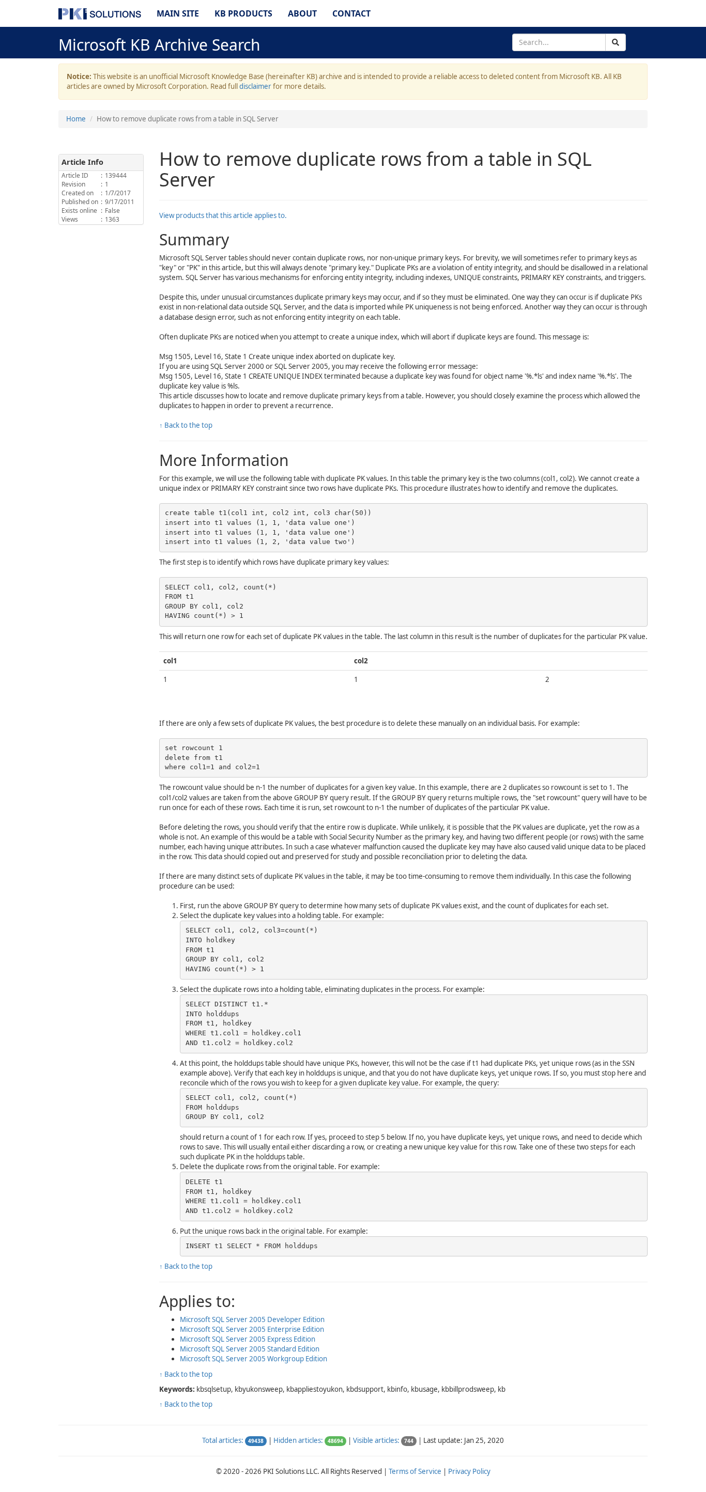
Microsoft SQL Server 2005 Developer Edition (252, 1319)
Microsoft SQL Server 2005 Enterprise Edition (252, 1329)
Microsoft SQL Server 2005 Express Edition (247, 1339)
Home (76, 118)
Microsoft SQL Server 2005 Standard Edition (249, 1349)
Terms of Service (415, 1471)
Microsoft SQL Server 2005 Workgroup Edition (253, 1358)
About (302, 13)
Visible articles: (376, 1440)
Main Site (178, 13)
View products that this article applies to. (223, 215)
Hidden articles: (298, 1440)
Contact (351, 13)
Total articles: (222, 1440)
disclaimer (255, 86)
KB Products (243, 13)
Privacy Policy (469, 1471)
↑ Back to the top (185, 425)
